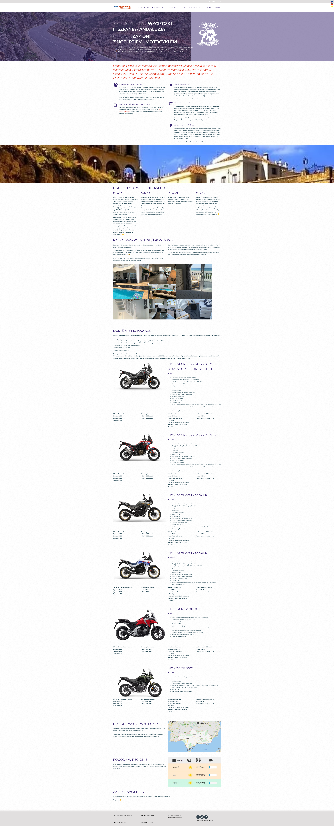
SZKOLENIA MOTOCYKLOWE (156, 7)
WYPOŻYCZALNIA (172, 7)
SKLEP (195, 7)
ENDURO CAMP (140, 7)
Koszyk (218, 1)
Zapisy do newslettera (119, 822)
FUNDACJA (217, 7)
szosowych (127, 111)
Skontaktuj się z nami (147, 822)
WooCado (210, 820)
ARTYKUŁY (209, 7)
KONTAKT (202, 7)
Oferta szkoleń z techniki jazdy (122, 815)
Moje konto (212, 1)
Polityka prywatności (147, 815)
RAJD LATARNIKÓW (185, 7)
